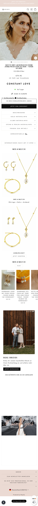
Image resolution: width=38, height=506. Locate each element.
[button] (3, 502)
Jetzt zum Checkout (19, 106)
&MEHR (18, 472)
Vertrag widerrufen (19, 501)
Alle (19, 265)
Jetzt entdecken (12, 369)
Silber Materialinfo (19, 120)
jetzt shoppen (19, 256)
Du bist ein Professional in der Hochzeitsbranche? (18, 482)
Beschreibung (19, 112)
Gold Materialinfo (19, 116)
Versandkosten (24, 78)
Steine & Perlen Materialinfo (19, 124)
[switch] (34, 502)
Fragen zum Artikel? (19, 128)
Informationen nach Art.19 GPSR (19, 143)
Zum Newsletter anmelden (18, 476)
